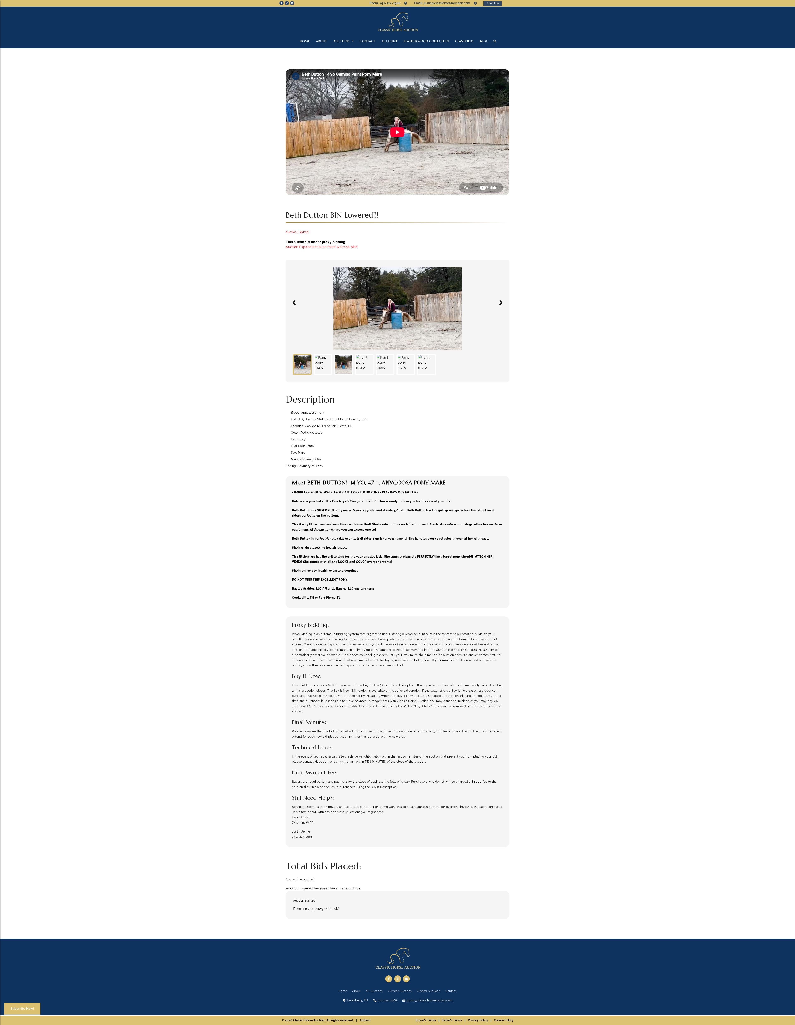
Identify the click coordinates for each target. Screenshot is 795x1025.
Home (305, 41)
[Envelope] (292, 3)
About (321, 41)
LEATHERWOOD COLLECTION (426, 41)
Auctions (341, 41)
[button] (494, 41)
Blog (484, 41)
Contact (367, 41)
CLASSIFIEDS (464, 41)
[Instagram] (287, 3)
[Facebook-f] (281, 3)
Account (390, 41)
